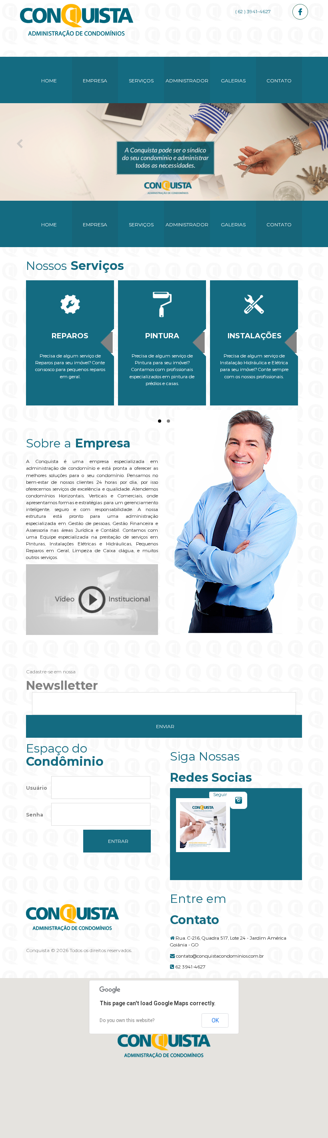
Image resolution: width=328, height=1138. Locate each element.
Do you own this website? (127, 1020)
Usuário (36, 788)
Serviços (141, 81)
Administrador (187, 81)
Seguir (220, 794)
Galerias (233, 81)
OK (215, 1020)
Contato (279, 81)
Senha (34, 815)
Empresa (95, 81)
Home (49, 81)
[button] (164, 1044)
